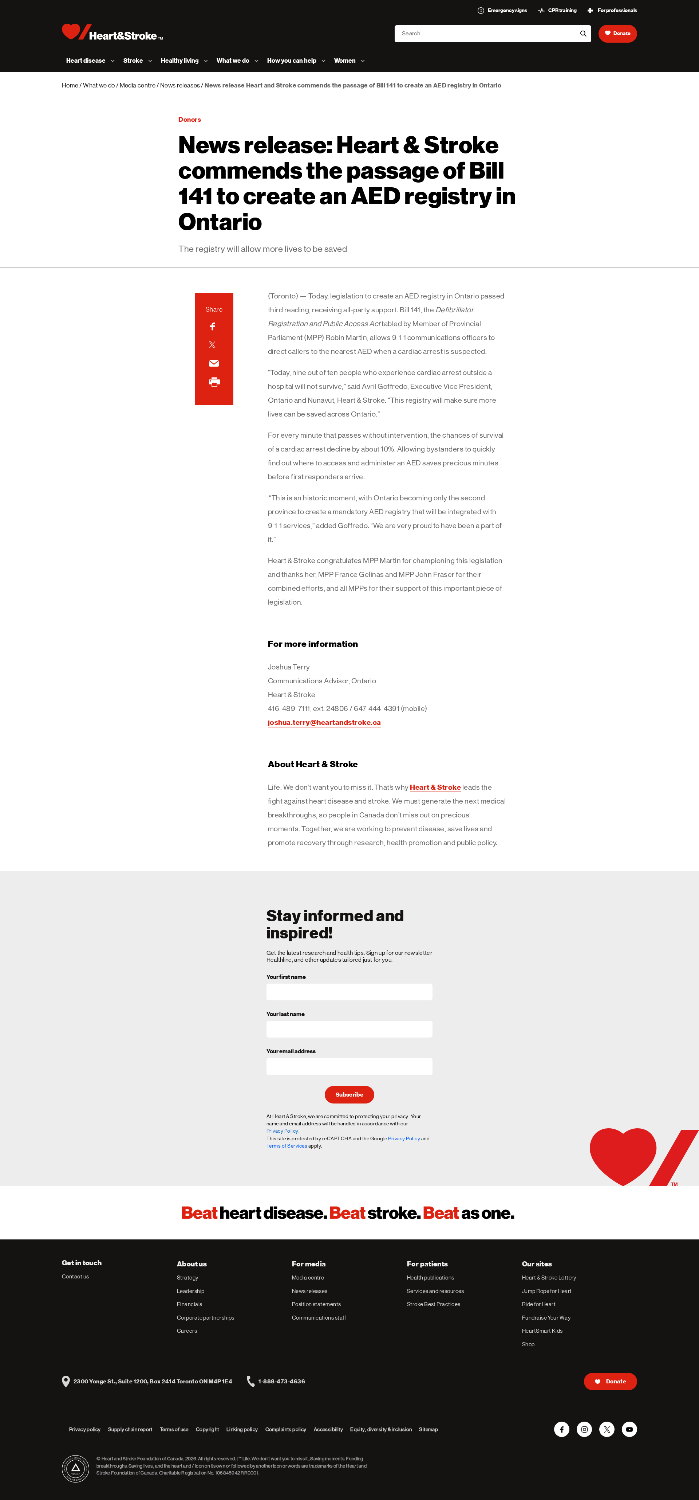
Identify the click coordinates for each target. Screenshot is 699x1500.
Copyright (207, 1429)
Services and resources (435, 1291)
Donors (189, 119)
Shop (528, 1344)
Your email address (291, 1051)
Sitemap (428, 1429)
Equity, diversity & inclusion (381, 1429)
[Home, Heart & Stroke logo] (112, 32)
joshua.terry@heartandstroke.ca (324, 722)
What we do (99, 85)
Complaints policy (286, 1429)
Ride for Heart (539, 1304)
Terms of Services (287, 1146)
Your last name (285, 1014)
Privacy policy (85, 1429)
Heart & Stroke (435, 787)
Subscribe (349, 1094)
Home (70, 85)
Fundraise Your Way (546, 1318)
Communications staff (319, 1318)
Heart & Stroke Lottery (549, 1277)
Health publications (430, 1277)
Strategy (187, 1277)
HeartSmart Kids (542, 1331)
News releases (180, 85)
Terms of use (174, 1429)
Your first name (286, 977)
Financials (189, 1304)
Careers (187, 1331)
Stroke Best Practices (433, 1304)
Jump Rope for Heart (547, 1291)
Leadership (191, 1291)
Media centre (137, 85)
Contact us (75, 1276)
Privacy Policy (404, 1138)
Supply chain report (130, 1429)
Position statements (316, 1304)
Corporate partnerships (205, 1318)
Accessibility (328, 1429)
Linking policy (242, 1429)
